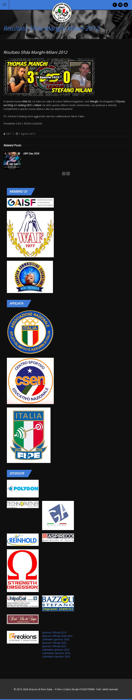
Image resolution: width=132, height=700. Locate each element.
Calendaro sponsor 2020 (55, 639)
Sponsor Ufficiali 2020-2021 (57, 636)
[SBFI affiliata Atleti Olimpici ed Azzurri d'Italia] (30, 332)
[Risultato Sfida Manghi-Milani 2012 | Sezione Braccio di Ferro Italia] (62, 12)
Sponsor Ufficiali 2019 (54, 632)
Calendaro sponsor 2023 (55, 649)
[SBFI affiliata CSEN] (30, 381)
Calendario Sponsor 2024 (56, 653)
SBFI (8, 133)
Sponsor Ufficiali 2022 (54, 642)
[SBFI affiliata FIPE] (30, 435)
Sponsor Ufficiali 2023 (54, 646)
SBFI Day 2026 (31, 153)
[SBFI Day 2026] (12, 160)
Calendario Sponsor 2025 (56, 656)
